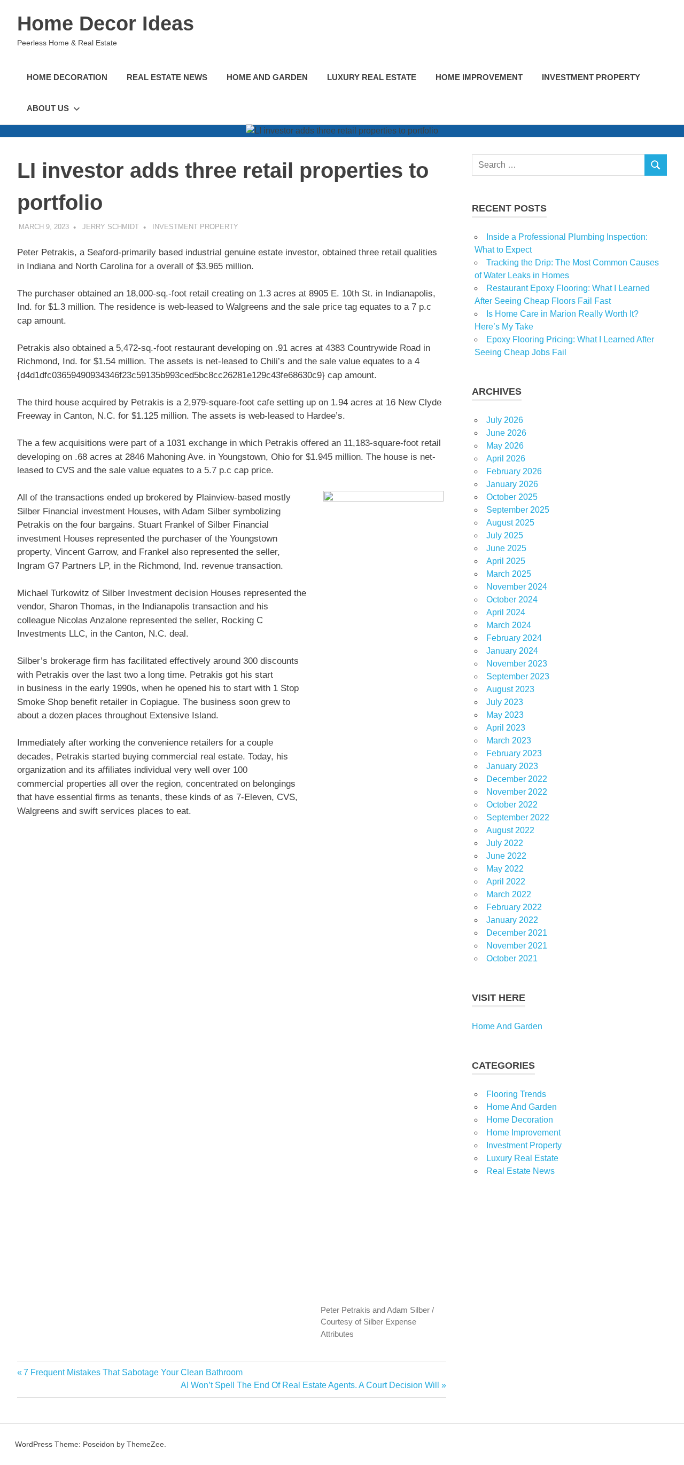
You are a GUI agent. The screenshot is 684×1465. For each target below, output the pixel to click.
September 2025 (517, 509)
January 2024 (512, 650)
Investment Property (591, 77)
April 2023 (505, 727)
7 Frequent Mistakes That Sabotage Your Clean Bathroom (133, 1372)
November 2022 (516, 791)
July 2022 (504, 843)
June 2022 (506, 855)
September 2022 (517, 817)
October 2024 (512, 599)
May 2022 (505, 868)
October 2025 (512, 497)
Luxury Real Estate (371, 77)
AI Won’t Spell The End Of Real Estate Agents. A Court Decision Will (310, 1385)
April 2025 (505, 561)
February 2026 (514, 471)
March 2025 (508, 573)
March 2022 (508, 894)
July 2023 (504, 702)
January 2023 (512, 766)
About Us (48, 108)
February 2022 (514, 907)
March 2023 (508, 740)
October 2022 (512, 804)
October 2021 (512, 958)
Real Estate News (167, 77)
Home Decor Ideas (105, 23)
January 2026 (512, 484)
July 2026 (504, 420)
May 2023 (505, 714)
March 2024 (508, 625)
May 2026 (505, 445)
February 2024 (514, 638)
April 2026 (505, 458)
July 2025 (504, 535)
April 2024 (505, 612)
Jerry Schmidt (110, 227)
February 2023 (514, 753)
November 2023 (516, 663)
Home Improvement (479, 77)
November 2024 (516, 586)
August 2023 (510, 689)
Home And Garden (267, 77)
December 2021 (516, 932)
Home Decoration (67, 77)
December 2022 (516, 779)
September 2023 (517, 676)
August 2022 (510, 830)
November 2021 (516, 945)
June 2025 (506, 548)
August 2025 (510, 522)
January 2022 (512, 920)
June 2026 (506, 432)
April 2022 (505, 881)
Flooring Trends (516, 1094)
